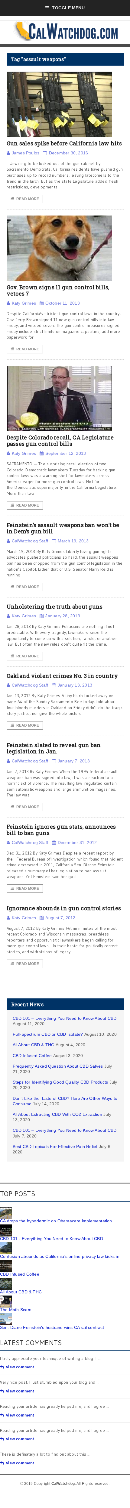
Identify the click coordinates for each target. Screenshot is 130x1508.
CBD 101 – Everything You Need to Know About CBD (65, 1018)
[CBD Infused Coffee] (6, 1262)
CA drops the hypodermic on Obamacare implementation (56, 1220)
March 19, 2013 (73, 540)
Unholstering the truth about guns (55, 606)
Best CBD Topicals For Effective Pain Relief (55, 1146)
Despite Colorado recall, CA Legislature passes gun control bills (60, 441)
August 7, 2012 (60, 917)
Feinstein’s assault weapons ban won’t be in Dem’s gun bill (63, 528)
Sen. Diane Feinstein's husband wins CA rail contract (52, 1327)
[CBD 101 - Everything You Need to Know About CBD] (6, 1226)
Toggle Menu (68, 7)
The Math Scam (15, 1309)
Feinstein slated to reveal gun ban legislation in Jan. (54, 748)
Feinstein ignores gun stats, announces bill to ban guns (61, 830)
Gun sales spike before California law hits (64, 143)
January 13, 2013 (75, 685)
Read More (27, 199)
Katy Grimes (24, 303)
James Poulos (26, 152)
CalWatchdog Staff (30, 540)
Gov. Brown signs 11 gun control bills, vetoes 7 (58, 290)
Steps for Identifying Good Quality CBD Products (60, 1082)
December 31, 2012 (77, 842)
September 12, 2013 (65, 453)
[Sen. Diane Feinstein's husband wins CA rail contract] (6, 1315)
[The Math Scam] (6, 1297)
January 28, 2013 (62, 615)
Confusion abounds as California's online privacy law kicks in (59, 1256)
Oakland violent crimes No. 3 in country (62, 675)
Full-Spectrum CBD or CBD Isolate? (48, 1034)
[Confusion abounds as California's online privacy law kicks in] (6, 1244)
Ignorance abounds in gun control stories (64, 908)
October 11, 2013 (62, 303)
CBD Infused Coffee (32, 1055)
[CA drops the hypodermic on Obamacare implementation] (6, 1208)
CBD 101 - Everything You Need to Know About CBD (51, 1238)
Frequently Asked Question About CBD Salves (58, 1066)
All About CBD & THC (33, 1044)
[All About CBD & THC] (6, 1279)
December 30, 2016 (68, 152)
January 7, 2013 (74, 761)
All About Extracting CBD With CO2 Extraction (57, 1114)
